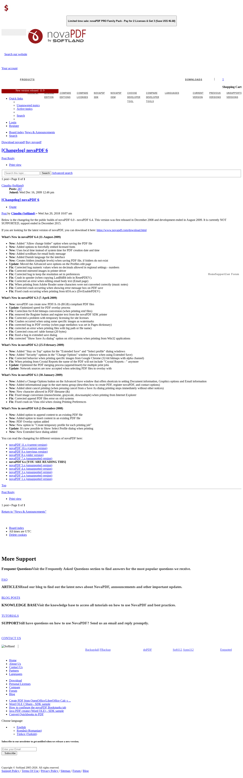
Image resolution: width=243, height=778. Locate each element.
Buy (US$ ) (14, 32)
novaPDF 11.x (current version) (28, 444)
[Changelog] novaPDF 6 (25, 150)
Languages (15, 674)
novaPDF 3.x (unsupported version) (30, 472)
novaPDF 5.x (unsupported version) (30, 465)
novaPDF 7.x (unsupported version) (30, 458)
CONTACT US (11, 638)
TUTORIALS (10, 615)
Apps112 (188, 649)
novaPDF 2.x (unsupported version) (30, 475)
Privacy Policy (50, 770)
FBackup (105, 649)
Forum (13, 690)
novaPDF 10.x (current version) (28, 448)
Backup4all (92, 649)
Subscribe (9, 753)
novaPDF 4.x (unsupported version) (30, 468)
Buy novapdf (33, 142)
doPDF (147, 649)
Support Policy (11, 770)
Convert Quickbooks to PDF (26, 714)
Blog (12, 694)
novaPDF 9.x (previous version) (28, 451)
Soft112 (177, 649)
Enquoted (226, 649)
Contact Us (16, 667)
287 (19, 189)
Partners (14, 670)
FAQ (5, 579)
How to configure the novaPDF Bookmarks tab (37, 707)
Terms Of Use (30, 770)
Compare (14, 687)
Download (15, 680)
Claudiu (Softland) (13, 185)
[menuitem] (24, 108)
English (21, 727)
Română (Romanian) (29, 730)
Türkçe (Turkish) (27, 734)
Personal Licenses (20, 683)
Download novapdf (13, 142)
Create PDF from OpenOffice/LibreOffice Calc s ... (40, 700)
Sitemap (66, 770)
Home (13, 660)
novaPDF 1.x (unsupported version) (30, 479)
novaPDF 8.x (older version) (26, 455)
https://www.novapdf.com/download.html (122, 230)
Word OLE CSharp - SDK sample (29, 704)
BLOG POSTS (11, 597)
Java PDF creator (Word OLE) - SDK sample (36, 710)
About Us (15, 663)
